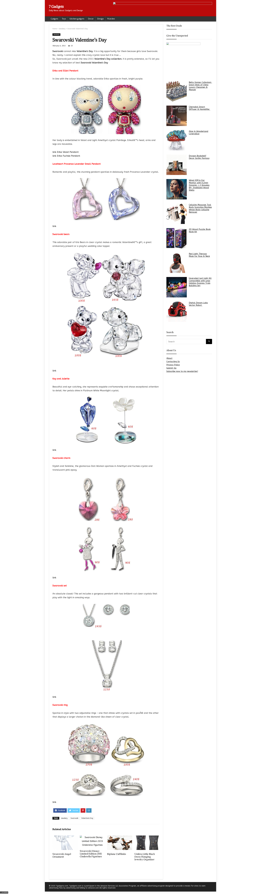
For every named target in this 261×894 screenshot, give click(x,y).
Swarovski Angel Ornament (61, 855)
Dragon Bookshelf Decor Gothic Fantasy (199, 157)
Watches (111, 18)
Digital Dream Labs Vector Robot (198, 303)
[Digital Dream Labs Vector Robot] (176, 311)
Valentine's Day (87, 818)
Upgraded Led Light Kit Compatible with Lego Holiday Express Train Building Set (200, 282)
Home (54, 29)
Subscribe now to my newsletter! (182, 371)
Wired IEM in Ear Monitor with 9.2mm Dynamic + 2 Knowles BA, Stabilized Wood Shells (199, 185)
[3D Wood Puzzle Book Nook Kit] (176, 238)
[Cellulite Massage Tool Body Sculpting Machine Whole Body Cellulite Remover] (176, 214)
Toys (64, 18)
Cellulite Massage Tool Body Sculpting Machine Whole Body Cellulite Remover (200, 208)
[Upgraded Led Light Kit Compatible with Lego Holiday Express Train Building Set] (176, 287)
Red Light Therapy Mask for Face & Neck (199, 255)
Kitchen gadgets (77, 18)
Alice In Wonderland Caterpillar (198, 132)
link (54, 226)
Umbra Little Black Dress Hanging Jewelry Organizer (144, 857)
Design (100, 18)
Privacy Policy (173, 365)
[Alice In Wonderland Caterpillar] (176, 140)
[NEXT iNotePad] (258, 887)
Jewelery (62, 29)
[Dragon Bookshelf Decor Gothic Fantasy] (176, 165)
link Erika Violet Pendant (65, 152)
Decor (91, 18)
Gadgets (54, 18)
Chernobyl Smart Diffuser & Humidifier (199, 108)
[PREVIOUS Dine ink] (2, 887)
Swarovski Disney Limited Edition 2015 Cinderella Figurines (91, 854)
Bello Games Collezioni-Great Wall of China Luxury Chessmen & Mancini (200, 86)
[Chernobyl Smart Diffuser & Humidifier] (176, 116)
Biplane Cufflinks (116, 854)
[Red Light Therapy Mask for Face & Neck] (176, 263)
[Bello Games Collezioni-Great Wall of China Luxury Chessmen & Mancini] (176, 91)
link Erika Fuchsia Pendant (66, 156)
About (169, 358)
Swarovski (74, 818)
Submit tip (171, 368)
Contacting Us (173, 361)
